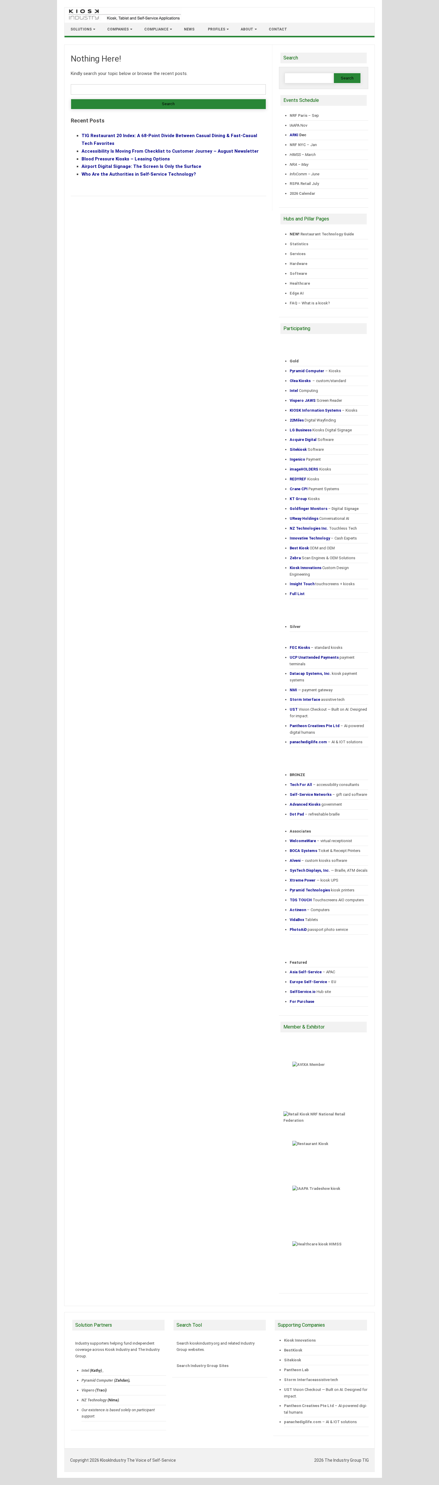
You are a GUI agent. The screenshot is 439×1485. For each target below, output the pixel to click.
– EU (313, 982)
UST (288, 1389)
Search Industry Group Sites (202, 1365)
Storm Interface (299, 1379)
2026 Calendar (302, 193)
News (189, 29)
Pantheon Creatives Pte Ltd (309, 1405)
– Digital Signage (324, 508)
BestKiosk (293, 1350)
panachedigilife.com (302, 1422)
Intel (85, 1370)
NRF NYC (298, 144)
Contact (278, 29)
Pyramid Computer (97, 1380)
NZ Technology (94, 1400)
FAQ (293, 303)
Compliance (156, 29)
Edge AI (297, 293)
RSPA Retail (300, 183)
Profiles (216, 29)
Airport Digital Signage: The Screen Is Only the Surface (141, 166)
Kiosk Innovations (300, 1340)
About (247, 29)
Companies (118, 29)
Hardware (298, 263)
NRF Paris (298, 115)
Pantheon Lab (296, 1370)
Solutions (81, 29)
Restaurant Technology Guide (327, 234)
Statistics (299, 244)
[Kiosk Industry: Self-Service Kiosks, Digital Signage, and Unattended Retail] (123, 20)
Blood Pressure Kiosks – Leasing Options (126, 159)
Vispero (88, 1390)
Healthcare (300, 283)
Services (298, 254)
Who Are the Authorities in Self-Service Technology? (139, 174)
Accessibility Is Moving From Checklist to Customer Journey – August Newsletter (170, 151)
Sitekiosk (292, 1360)
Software (298, 273)
